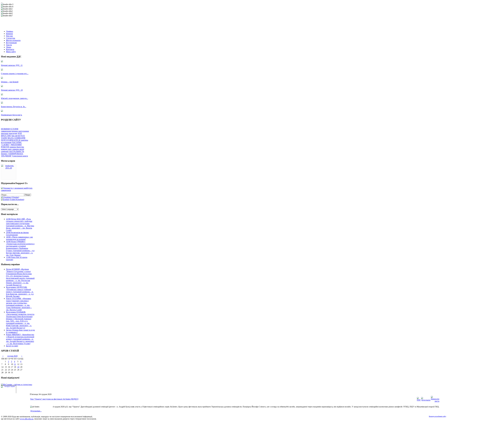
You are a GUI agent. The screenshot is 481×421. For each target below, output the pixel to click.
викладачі (13, 133)
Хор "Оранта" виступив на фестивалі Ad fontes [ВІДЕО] (54, 399)
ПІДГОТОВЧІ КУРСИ (10, 140)
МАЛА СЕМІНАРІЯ (16, 138)
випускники (23, 131)
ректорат (5, 133)
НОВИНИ (5, 129)
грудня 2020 (12, 356)
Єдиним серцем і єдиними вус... (14, 73)
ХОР (20, 133)
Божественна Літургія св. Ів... (13, 107)
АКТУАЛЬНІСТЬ (16, 151)
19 (18, 367)
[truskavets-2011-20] (8, 168)
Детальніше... (36, 411)
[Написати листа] (435, 401)
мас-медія (16, 136)
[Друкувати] (425, 400)
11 (15, 364)
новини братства (17, 147)
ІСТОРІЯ (14, 129)
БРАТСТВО (6, 136)
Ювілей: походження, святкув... (14, 98)
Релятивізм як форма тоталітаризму (17, 233)
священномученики (9, 131)
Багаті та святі (12, 346)
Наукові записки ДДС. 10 (12, 90)
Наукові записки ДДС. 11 (12, 65)
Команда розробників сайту (437, 416)
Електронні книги (20, 156)
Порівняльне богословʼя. (11, 115)
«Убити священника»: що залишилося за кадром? (19, 238)
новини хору (6, 149)
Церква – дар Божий (9, 82)
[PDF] (419, 400)
